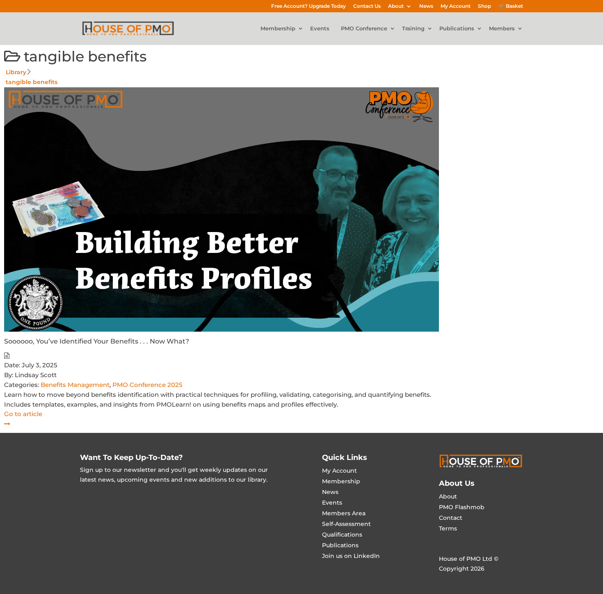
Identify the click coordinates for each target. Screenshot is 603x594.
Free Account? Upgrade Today (308, 6)
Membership (277, 29)
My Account (456, 6)
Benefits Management (75, 385)
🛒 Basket (510, 6)
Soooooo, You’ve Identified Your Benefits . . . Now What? (96, 341)
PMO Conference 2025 (147, 385)
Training (413, 29)
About (396, 6)
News (426, 6)
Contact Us (367, 6)
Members (502, 29)
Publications (456, 29)
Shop (484, 6)
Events (319, 29)
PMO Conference (364, 29)
